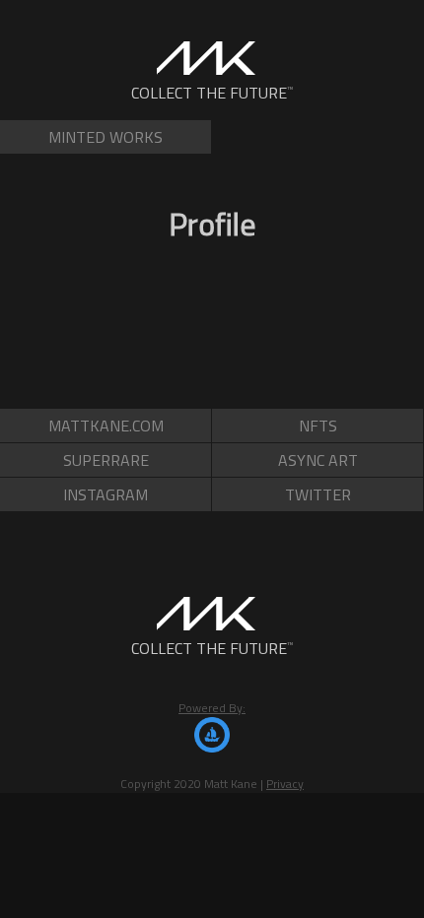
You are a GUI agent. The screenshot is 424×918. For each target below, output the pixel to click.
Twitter (318, 494)
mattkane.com (106, 425)
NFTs (318, 425)
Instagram (105, 494)
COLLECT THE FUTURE (212, 92)
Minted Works (105, 137)
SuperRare (106, 460)
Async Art (318, 460)
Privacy (285, 783)
